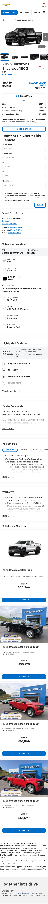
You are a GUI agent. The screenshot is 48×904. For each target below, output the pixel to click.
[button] (9, 12)
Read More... (8, 429)
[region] (24, 113)
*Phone (5, 163)
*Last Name (7, 154)
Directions (24, 12)
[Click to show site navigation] (44, 12)
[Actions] (43, 68)
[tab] (10, 450)
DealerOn (19, 893)
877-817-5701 (16, 230)
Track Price (26, 96)
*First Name (7, 145)
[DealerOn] (8, 891)
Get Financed (24, 129)
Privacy (32, 893)
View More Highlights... (13, 391)
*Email (5, 172)
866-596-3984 (15, 227)
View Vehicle (24, 600)
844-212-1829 (14, 233)
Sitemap (26, 893)
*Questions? (7, 181)
